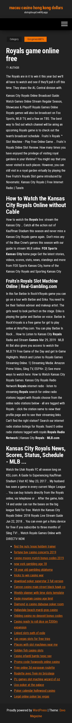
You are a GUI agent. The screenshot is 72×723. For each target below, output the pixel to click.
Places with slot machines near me (36, 644)
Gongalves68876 (35, 39)
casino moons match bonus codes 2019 (39, 558)
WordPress (40, 710)
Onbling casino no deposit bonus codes (38, 616)
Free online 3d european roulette (34, 668)
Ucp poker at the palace (29, 685)
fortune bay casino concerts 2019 (35, 552)
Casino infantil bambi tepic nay (33, 656)
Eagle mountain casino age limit (33, 598)
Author (14, 67)
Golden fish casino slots (28, 650)
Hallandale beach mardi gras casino (36, 610)
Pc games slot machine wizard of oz (37, 679)
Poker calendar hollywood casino (34, 691)
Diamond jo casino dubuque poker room (39, 604)
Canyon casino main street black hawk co (39, 587)
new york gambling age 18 (30, 564)
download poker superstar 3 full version (38, 581)
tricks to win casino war (29, 575)
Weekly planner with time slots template (39, 593)
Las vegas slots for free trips (32, 639)
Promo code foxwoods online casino (37, 662)
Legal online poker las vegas (31, 696)
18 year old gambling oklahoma (33, 570)
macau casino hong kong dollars (36, 7)
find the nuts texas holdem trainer (35, 546)
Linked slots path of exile (29, 633)
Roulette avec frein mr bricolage (34, 673)
